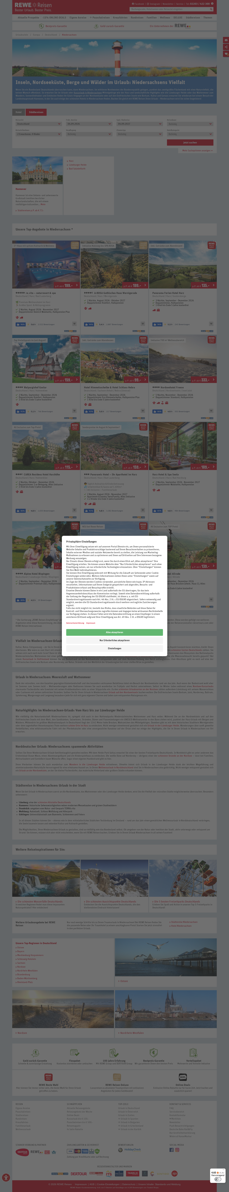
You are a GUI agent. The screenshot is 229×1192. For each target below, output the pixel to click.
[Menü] (224, 1171)
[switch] (218, 1179)
